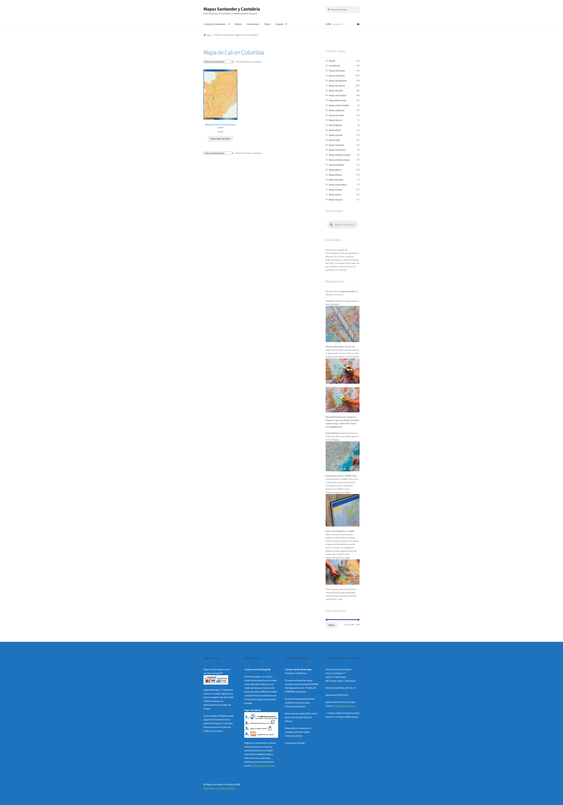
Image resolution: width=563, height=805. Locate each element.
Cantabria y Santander (215, 24)
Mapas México (335, 169)
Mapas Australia (336, 115)
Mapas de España (337, 75)
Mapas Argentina (336, 110)
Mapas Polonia (335, 189)
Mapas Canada (335, 135)
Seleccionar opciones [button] (220, 138)
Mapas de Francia (337, 85)
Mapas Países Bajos (338, 184)
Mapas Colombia (336, 145)
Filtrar (331, 625)
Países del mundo (337, 70)
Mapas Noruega (336, 179)
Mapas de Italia (336, 90)
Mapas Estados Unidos (339, 159)
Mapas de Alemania (338, 80)
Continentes (253, 24)
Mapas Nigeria (335, 174)
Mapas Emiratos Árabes (339, 154)
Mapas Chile (334, 140)
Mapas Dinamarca (337, 149)
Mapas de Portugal (337, 95)
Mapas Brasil (335, 130)
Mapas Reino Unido (337, 100)
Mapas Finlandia (336, 164)
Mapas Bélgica (335, 125)
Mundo (238, 24)
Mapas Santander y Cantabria (232, 9)
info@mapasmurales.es (263, 765)
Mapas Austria (335, 120)
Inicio (209, 35)
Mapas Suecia (335, 194)
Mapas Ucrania (335, 199)
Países (267, 24)
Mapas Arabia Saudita (339, 105)
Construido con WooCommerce (219, 788)
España (279, 24)
